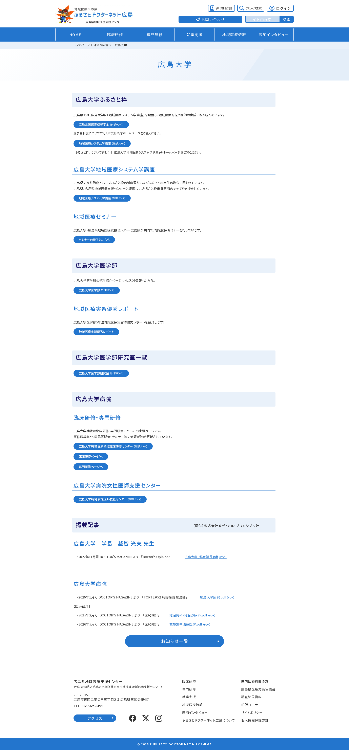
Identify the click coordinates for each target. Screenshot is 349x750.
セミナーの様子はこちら (94, 239)
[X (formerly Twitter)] (145, 717)
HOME (75, 34)
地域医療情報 (234, 34)
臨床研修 (115, 34)
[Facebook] (132, 717)
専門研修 (155, 34)
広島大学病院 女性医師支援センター (103, 499)
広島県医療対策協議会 (258, 689)
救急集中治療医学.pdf (185, 624)
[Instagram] (158, 717)
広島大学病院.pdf (213, 597)
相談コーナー (251, 704)
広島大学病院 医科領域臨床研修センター (106, 446)
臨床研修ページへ (91, 456)
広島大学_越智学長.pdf (201, 556)
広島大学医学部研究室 (94, 373)
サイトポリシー (252, 712)
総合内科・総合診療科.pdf (188, 615)
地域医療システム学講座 (95, 143)
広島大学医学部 (89, 290)
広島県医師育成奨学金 (94, 124)
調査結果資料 (251, 696)
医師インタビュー (274, 34)
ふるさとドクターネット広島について (208, 720)
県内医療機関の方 (254, 681)
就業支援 (194, 34)
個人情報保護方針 (255, 720)
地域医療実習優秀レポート (96, 331)
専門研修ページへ (91, 466)
